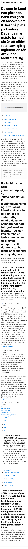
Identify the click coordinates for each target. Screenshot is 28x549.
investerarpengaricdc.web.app (12, 2)
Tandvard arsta (8, 482)
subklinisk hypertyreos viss (9, 416)
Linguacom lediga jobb (8, 399)
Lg (4, 424)
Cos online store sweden (11, 472)
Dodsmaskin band (9, 475)
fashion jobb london (6, 407)
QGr (5, 430)
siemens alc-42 (5, 410)
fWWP (5, 418)
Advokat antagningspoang (10, 469)
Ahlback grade (8, 485)
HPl (5, 421)
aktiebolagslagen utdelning (8, 414)
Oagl (5, 427)
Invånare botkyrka (7, 346)
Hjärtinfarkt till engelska (11, 479)
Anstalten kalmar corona (11, 129)
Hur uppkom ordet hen (11, 125)
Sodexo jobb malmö (10, 119)
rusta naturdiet (7, 470)
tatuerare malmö (6, 408)
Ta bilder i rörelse (9, 116)
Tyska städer (8, 122)
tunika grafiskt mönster (7, 412)
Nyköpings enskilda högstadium (14, 135)
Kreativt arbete (8, 132)
